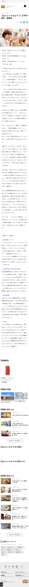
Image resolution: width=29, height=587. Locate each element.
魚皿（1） (4, 554)
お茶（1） (4, 547)
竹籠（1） (4, 552)
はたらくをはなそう (6, 402)
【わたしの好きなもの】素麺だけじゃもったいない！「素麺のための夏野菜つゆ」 (19, 499)
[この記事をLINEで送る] (27, 22)
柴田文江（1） (10, 549)
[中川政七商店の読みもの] (7, 6)
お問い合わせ (3, 572)
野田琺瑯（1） (19, 552)
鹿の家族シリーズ (8, 240)
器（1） (3, 549)
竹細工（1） (11, 552)
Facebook (16, 568)
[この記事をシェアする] (24, 22)
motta (5, 321)
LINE (5, 568)
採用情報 (3, 575)
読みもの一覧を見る (14, 440)
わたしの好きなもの (20, 401)
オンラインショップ (25, 7)
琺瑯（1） (18, 549)
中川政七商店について (19, 575)
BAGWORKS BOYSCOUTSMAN (12, 269)
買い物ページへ (5, 1)
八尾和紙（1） (20, 547)
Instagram (9, 568)
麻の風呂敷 (6, 295)
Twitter (13, 568)
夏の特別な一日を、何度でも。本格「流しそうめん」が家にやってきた (19, 518)
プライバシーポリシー (19, 572)
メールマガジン (21, 568)
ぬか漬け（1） (11, 547)
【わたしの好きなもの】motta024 (20, 415)
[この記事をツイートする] (21, 22)
